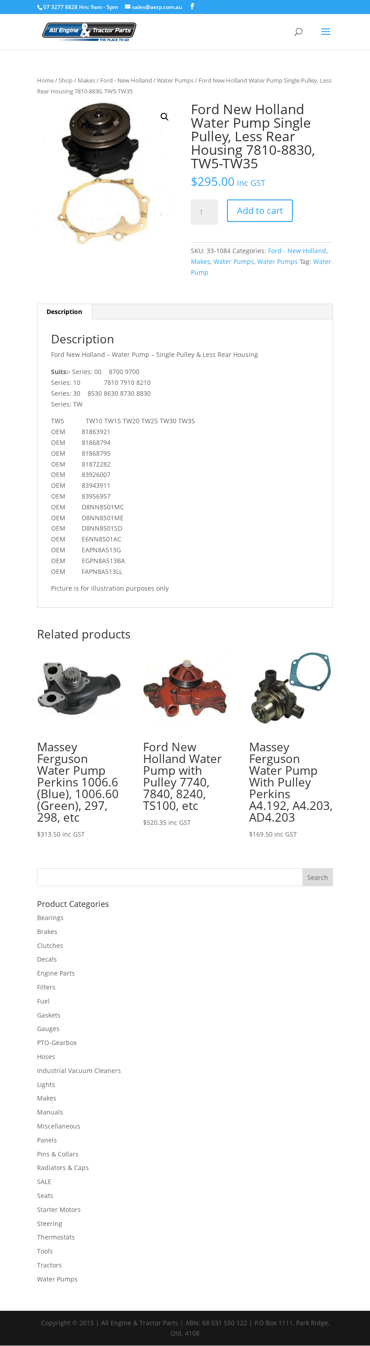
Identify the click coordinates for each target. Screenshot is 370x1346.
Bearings (50, 917)
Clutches (50, 945)
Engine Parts (56, 973)
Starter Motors (59, 1209)
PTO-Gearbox (57, 1042)
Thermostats (56, 1237)
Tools (45, 1251)
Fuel (43, 1001)
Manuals (50, 1112)
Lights (46, 1084)
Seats (45, 1195)
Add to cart (260, 210)
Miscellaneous (58, 1126)
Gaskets (48, 1015)
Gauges (48, 1028)
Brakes (47, 931)
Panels (47, 1140)
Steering (49, 1223)
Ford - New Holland (126, 80)
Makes (86, 80)
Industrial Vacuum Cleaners (79, 1070)
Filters (46, 987)
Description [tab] (64, 311)
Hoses (46, 1056)
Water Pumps (175, 80)
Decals (47, 959)
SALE (44, 1181)
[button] (165, 117)
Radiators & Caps (63, 1167)
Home (45, 80)
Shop (66, 80)
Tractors (49, 1265)
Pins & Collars (58, 1154)
